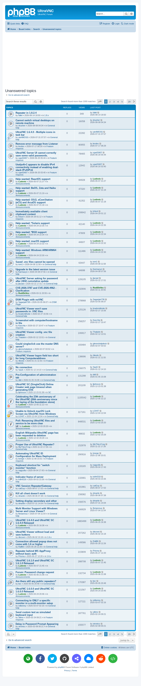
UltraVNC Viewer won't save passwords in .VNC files (31, 310)
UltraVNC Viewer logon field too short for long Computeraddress (37, 357)
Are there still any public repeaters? (36, 581)
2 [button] (110, 101)
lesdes (21, 146)
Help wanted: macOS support (32, 241)
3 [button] (114, 101)
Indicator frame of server (30, 477)
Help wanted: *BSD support (31, 232)
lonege (21, 459)
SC (49, 392)
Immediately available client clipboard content (31, 213)
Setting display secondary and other (36, 501)
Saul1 (20, 370)
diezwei (21, 537)
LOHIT (21, 416)
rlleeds (21, 361)
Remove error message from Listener (37, 143)
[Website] (28, 658)
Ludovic (22, 181)
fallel (20, 115)
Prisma (21, 556)
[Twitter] (52, 658)
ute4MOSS (23, 137)
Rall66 (21, 547)
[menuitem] (24, 23)
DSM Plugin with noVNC (29, 299)
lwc (19, 584)
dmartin (21, 496)
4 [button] (118, 101)
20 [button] (129, 101)
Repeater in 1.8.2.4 (26, 112)
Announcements (23, 184)
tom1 (20, 264)
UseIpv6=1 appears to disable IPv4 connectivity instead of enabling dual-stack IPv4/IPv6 (37, 167)
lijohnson (22, 392)
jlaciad (21, 284)
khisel (21, 217)
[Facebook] (40, 658)
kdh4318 (22, 479)
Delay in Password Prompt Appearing (37, 624)
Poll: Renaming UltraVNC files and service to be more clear (35, 422)
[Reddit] (100, 658)
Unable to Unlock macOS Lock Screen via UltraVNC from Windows (36, 412)
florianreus (23, 514)
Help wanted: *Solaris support (33, 223)
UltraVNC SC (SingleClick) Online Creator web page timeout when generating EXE (34, 387)
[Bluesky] (88, 658)
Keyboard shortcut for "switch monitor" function (33, 466)
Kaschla (22, 325)
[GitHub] (64, 658)
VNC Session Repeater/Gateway (33, 486)
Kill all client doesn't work (30, 493)
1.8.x (46, 115)
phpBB (61, 667)
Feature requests (23, 351)
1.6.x (49, 537)
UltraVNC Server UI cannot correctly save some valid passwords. (36, 154)
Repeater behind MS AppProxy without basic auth (33, 552)
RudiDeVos (23, 293)
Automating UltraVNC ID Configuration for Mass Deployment (36, 455)
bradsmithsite (24, 314)
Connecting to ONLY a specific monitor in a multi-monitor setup (34, 602)
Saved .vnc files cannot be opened (35, 262)
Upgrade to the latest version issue (35, 269)
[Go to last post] (98, 112)
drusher (21, 125)
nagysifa (22, 470)
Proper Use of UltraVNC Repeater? (35, 444)
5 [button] (122, 101)
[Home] (22, 12)
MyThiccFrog (24, 447)
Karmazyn (23, 272)
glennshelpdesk (25, 349)
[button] (100, 101)
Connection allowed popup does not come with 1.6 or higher (36, 543)
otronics (22, 626)
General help (50, 264)
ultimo (21, 617)
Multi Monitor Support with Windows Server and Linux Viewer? (36, 510)
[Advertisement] (73, 59)
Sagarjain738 (24, 302)
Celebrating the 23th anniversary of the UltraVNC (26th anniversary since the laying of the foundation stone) (36, 399)
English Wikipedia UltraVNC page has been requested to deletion (37, 434)
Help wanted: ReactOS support (33, 179)
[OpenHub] (113, 658)
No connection (24, 367)
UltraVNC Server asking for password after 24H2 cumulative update (37, 280)
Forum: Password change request (35, 572)
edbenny (22, 606)
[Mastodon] (76, 658)
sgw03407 (23, 158)
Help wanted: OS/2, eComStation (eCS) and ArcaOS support (34, 201)
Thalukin (22, 337)
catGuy (21, 488)
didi (19, 380)
